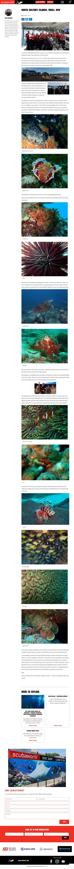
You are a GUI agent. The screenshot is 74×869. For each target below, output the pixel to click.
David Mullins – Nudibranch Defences (57, 696)
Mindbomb (45, 866)
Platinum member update (33, 731)
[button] (23, 19)
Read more (33, 725)
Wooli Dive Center (38, 58)
